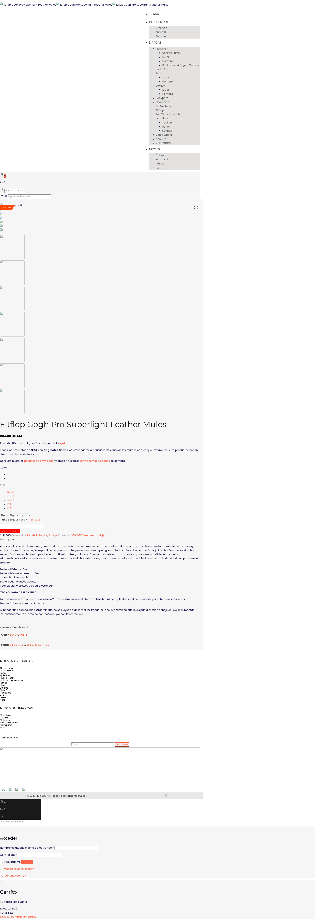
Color (3, 468)
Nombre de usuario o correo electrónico (27, 848)
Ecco (3, 673)
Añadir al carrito (10, 531)
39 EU (10, 504)
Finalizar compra (11, 917)
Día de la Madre (37, 535)
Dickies (4, 687)
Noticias (5, 720)
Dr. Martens (7, 670)
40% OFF (76, 535)
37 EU (10, 496)
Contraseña (8, 855)
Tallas (4, 485)
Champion (6, 668)
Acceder (27, 862)
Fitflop (53, 535)
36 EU (10, 492)
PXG (2, 700)
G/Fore (4, 697)
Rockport (5, 692)
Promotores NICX (10, 722)
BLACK (14, 635)
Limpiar (35, 519)
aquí (61, 443)
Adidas (4, 695)
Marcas (4, 727)
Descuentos (90, 535)
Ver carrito (29, 917)
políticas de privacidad (38, 461)
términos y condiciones (95, 461)
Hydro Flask (6, 678)
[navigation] (157, 899)
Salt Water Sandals (11, 680)
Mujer (101, 535)
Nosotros (5, 715)
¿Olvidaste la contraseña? (17, 869)
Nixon (3, 685)
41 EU (10, 508)
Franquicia (6, 725)
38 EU (10, 500)
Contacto (6, 717)
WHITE (23, 635)
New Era (5, 690)
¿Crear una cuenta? (13, 876)
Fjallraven (5, 675)
